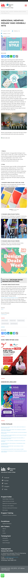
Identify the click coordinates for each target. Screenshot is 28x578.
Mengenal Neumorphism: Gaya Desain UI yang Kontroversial (12, 446)
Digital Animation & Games (8, 501)
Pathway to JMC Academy (8, 505)
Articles (4, 533)
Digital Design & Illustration (8, 499)
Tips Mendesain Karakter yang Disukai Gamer (12, 449)
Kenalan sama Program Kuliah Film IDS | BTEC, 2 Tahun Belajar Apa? (12, 438)
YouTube (6, 480)
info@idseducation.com (11, 557)
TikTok (5, 489)
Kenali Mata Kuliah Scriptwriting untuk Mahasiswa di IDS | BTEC (14, 433)
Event (4, 530)
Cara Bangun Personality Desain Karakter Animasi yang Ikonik (14, 451)
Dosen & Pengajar (6, 542)
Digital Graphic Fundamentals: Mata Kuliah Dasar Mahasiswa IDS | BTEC (13, 435)
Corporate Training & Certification (10, 515)
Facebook (6, 477)
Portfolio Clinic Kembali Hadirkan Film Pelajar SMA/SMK (13, 441)
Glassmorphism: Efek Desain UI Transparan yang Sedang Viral (13, 444)
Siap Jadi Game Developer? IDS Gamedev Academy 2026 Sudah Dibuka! (13, 430)
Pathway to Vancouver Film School (10, 507)
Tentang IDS (5, 538)
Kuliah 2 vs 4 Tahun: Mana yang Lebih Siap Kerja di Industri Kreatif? (13, 427)
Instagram (6, 486)
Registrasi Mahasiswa (7, 523)
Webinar (4, 528)
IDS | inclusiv (5, 510)
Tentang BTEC (6, 540)
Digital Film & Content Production (10, 503)
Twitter (6, 483)
